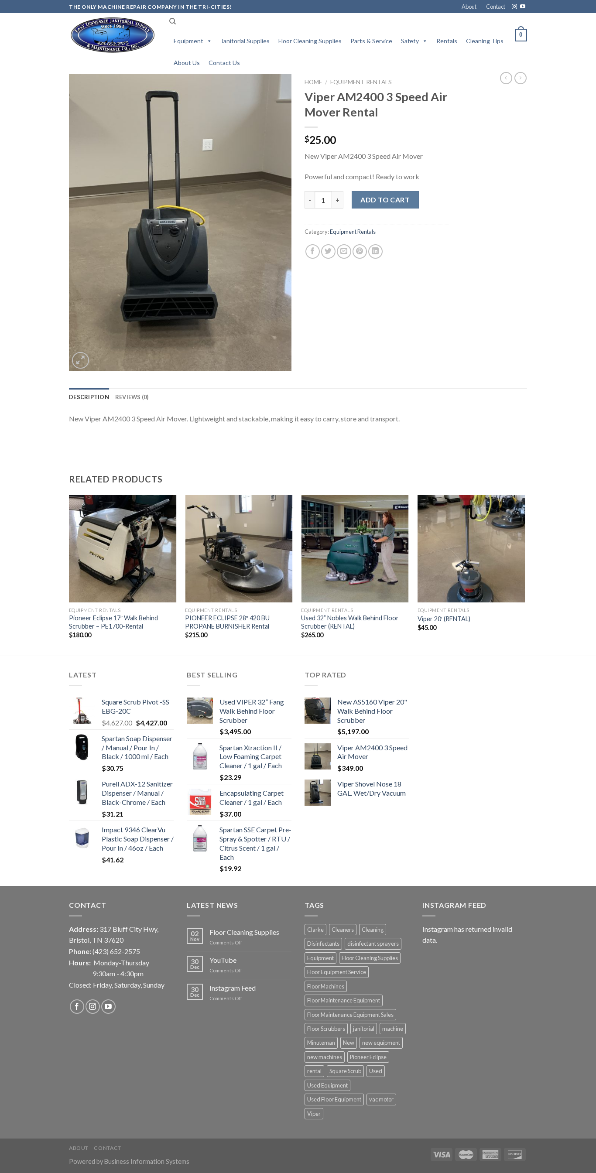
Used (375, 1070)
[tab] (89, 397)
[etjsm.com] (112, 35)
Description (89, 396)
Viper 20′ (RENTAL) (444, 618)
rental (314, 1070)
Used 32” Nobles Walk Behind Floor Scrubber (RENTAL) (350, 622)
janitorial (363, 1028)
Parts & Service (371, 40)
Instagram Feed (232, 988)
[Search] (172, 21)
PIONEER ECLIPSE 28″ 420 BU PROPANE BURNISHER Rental (227, 622)
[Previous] (69, 574)
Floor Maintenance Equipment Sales (350, 1014)
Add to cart (385, 199)
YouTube (222, 960)
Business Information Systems (146, 1161)
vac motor (381, 1099)
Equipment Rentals (361, 82)
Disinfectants (323, 943)
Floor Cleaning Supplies (310, 40)
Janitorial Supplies (245, 40)
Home (313, 82)
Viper (314, 1113)
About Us (187, 62)
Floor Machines (325, 986)
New (348, 1042)
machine (392, 1028)
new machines (324, 1056)
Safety (410, 40)
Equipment (188, 40)
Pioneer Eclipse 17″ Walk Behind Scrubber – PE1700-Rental (113, 622)
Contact (495, 6)
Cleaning (373, 929)
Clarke (315, 929)
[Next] (524, 574)
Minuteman (321, 1042)
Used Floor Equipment (334, 1099)
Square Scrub (345, 1070)
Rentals (446, 40)
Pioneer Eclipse (368, 1056)
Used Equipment (327, 1085)
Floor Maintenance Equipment (343, 1000)
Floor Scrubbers (326, 1028)
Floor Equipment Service (336, 971)
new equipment (381, 1042)
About (469, 6)
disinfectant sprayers (373, 943)
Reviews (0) (132, 396)
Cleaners (343, 929)
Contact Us (224, 62)
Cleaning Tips (485, 40)
